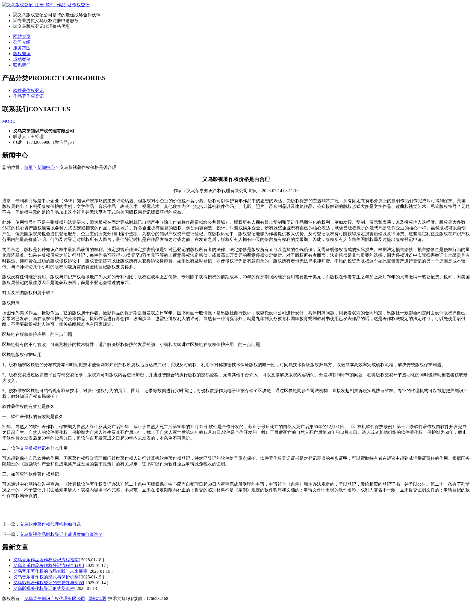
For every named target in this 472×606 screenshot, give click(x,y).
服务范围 (22, 48)
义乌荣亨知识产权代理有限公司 (54, 598)
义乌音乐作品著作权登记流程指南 (46, 559)
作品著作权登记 (28, 96)
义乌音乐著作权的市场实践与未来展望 (50, 571)
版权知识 (22, 53)
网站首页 (22, 36)
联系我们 (22, 65)
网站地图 (97, 598)
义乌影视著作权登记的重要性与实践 (48, 582)
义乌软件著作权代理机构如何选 (50, 524)
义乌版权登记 (33, 448)
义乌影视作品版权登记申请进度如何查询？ (61, 534)
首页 (28, 167)
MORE (8, 121)
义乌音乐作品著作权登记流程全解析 (48, 565)
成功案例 (22, 59)
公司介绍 (22, 42)
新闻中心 (46, 167)
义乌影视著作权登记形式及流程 (43, 588)
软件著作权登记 (28, 90)
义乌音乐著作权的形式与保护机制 (46, 577)
